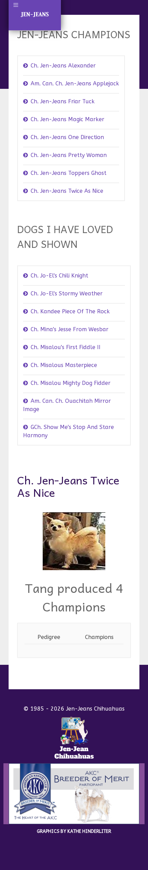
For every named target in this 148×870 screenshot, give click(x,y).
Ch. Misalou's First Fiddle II (66, 347)
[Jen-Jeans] (74, 737)
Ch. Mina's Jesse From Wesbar (69, 329)
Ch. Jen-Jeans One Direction (67, 137)
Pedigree (49, 637)
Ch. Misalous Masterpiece (64, 365)
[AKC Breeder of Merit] (74, 793)
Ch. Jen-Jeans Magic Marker (67, 119)
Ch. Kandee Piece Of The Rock (70, 311)
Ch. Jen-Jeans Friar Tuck (63, 101)
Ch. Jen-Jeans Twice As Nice (67, 191)
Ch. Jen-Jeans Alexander (63, 65)
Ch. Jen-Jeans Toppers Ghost (68, 173)
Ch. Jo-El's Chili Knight (59, 275)
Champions (99, 637)
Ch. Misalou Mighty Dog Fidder (70, 383)
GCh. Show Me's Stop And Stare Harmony (68, 431)
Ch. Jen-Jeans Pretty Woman (69, 155)
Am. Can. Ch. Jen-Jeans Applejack (75, 83)
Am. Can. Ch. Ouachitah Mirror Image (67, 405)
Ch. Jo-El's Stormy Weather (67, 293)
